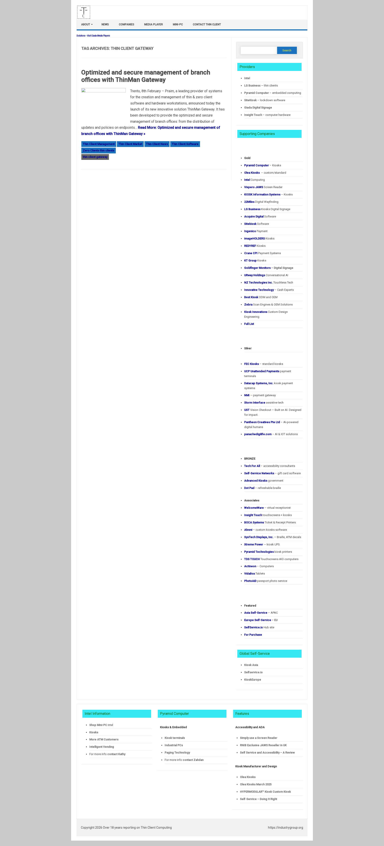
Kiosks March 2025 (256, 784)
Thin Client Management (99, 144)
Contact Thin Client (207, 24)
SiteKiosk (250, 100)
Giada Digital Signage (258, 107)
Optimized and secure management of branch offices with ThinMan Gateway (145, 76)
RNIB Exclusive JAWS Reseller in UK (263, 745)
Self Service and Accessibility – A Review (267, 752)
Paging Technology (177, 752)
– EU (261, 620)
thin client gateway (95, 157)
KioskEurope (252, 679)
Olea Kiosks (248, 777)
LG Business (252, 85)
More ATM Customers (103, 739)
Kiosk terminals (175, 737)
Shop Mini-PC (98, 725)
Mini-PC (178, 24)
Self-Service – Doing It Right (258, 799)
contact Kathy (116, 754)
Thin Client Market (130, 144)
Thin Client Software (185, 144)
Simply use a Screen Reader (258, 737)
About (85, 24)
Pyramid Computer (256, 92)
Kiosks (93, 732)
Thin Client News (157, 144)
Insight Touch (253, 115)
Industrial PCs (174, 745)
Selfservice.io (253, 672)
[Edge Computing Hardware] (86, 18)
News (105, 24)
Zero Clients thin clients (98, 150)
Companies (126, 24)
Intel (247, 78)
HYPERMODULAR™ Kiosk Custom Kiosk (265, 791)
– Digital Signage (268, 267)
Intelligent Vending (101, 746)
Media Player (153, 24)
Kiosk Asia (251, 665)
